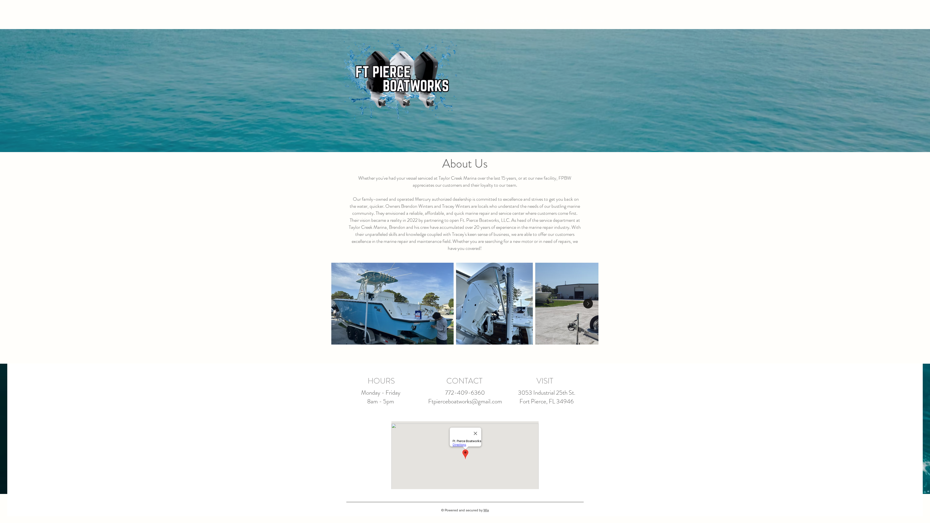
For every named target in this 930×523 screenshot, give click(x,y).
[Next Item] (588, 303)
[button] (647, 18)
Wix (486, 510)
